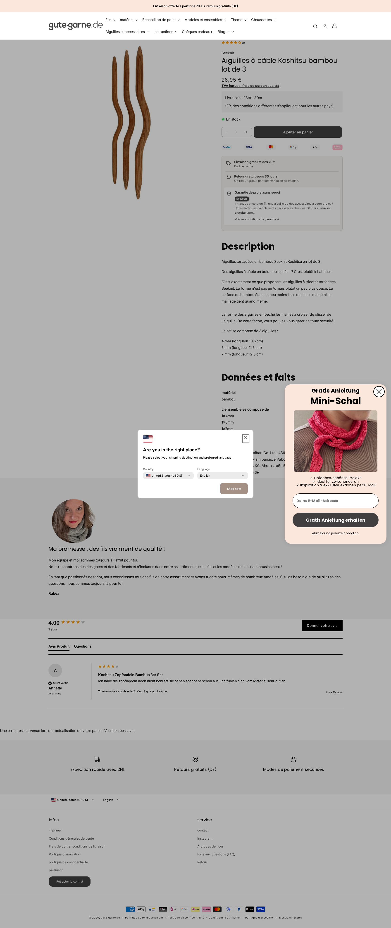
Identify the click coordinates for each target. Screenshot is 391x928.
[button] (335, 26)
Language (203, 469)
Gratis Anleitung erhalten (335, 520)
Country (148, 469)
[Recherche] (315, 25)
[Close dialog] (379, 391)
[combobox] (164, 475)
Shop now (234, 488)
